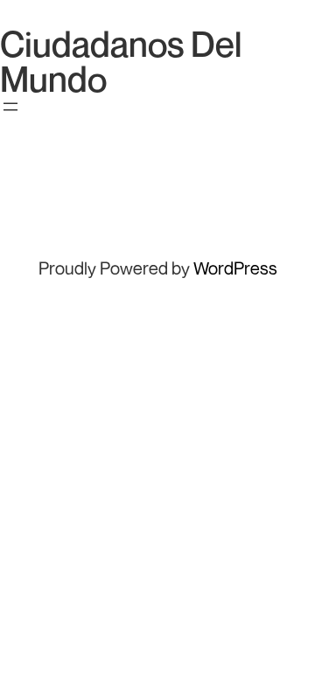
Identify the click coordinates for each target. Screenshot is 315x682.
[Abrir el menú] (10, 106)
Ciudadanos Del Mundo (121, 61)
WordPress (235, 268)
